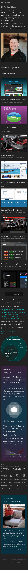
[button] (25, 2)
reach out (15, 546)
